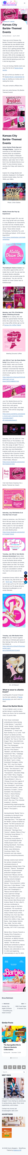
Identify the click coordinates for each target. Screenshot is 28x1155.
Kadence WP (17, 1150)
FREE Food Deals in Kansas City (20, 1006)
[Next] (23, 1041)
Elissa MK (7, 1052)
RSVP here (9, 582)
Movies (12, 21)
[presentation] (14, 1034)
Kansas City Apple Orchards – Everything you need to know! (7, 1008)
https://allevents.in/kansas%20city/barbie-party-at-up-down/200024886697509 (14, 379)
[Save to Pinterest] (25, 579)
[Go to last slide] (4, 1041)
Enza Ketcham (7, 35)
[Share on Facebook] (25, 572)
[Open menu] (24, 3)
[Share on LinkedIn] (25, 582)
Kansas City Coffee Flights (12, 325)
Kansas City (6, 21)
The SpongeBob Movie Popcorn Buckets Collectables (12, 1047)
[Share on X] (25, 576)
